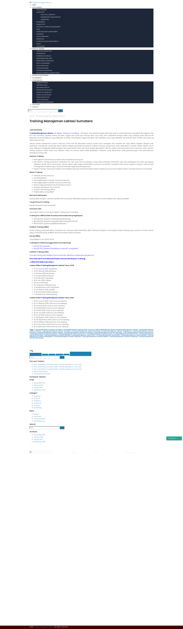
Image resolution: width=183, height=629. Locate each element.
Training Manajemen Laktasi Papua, (100, 334)
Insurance (59, 354)
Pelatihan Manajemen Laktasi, (127, 329)
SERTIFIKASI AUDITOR (42, 87)
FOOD (38, 29)
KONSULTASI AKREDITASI (43, 92)
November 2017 (39, 383)
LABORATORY (40, 12)
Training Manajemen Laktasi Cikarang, (108, 332)
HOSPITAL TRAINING (38, 49)
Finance (45, 354)
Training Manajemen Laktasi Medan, (95, 336)
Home (32, 116)
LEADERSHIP (40, 34)
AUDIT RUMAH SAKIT (42, 66)
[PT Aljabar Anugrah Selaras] (40, 2)
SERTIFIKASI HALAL (41, 85)
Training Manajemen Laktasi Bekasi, (50, 332)
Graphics (52, 354)
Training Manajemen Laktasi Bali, (108, 335)
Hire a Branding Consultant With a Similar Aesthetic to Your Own (58, 364)
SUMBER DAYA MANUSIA (43, 56)
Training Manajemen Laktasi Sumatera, (72, 334)
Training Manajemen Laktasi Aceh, (125, 334)
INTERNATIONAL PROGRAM (40, 75)
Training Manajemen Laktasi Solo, (83, 335)
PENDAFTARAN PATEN (42, 97)
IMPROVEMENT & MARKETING (45, 61)
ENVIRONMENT (40, 22)
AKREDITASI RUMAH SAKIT (44, 51)
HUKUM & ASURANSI (42, 68)
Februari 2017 (38, 385)
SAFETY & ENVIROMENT (43, 63)
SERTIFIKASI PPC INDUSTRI (44, 90)
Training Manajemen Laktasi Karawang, (78, 332)
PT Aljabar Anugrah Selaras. (44, 627)
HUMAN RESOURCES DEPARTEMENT (47, 32)
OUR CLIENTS (36, 104)
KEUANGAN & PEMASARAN (44, 70)
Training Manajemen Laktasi (52, 265)
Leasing (66, 354)
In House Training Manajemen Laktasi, (102, 329)
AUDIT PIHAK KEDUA (42, 100)
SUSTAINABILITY (37, 78)
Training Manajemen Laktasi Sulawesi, (43, 334)
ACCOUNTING (40, 46)
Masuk (36, 414)
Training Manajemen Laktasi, (44, 329)
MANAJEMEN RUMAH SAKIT (44, 58)
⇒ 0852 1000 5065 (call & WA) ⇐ (42, 262)
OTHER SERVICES (37, 80)
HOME (34, 5)
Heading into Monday (42, 374)
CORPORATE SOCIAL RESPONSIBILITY (47, 41)
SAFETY (38, 44)
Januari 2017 (38, 388)
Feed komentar (39, 419)
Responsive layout (41, 371)
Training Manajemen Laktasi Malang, (56, 335)
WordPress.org (39, 421)
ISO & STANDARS (41, 10)
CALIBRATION (45, 19)
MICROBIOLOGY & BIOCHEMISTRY (51, 17)
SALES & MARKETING (42, 36)
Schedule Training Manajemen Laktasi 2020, (71, 329)
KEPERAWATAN (40, 53)
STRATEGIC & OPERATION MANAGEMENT (48, 27)
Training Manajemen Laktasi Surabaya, (56, 331)
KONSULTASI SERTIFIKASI (43, 95)
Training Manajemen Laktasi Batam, (133, 335)
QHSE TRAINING (37, 7)
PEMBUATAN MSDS (42, 83)
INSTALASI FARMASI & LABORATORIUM (47, 73)
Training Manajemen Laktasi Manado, (67, 336)
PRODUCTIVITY (40, 24)
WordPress (80, 354)
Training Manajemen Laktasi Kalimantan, (138, 332)
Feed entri (37, 416)
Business (36, 354)
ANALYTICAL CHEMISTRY (48, 15)
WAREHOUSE (40, 39)
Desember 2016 (39, 390)
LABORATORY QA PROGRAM (44, 102)
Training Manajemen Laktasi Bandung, (86, 331)
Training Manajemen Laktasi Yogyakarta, (116, 331)
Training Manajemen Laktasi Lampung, (123, 336)
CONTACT (35, 107)
